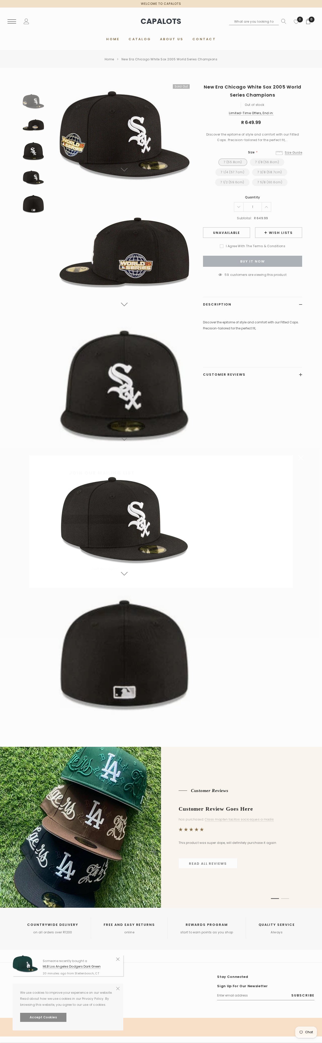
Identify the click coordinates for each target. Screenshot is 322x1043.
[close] (301, 457)
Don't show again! (104, 569)
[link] (85, 549)
